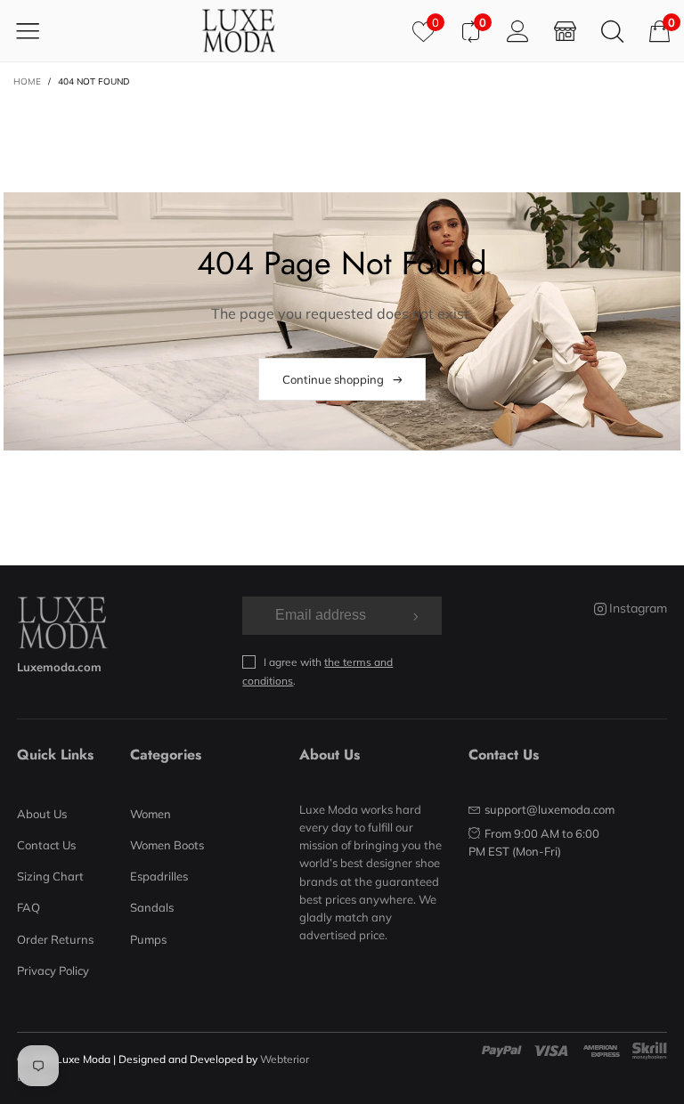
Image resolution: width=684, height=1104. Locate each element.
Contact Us (46, 845)
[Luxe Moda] (239, 31)
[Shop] (565, 31)
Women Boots (167, 845)
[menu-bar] (38, 30)
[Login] (518, 31)
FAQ (28, 907)
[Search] (612, 31)
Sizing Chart (50, 876)
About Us (42, 814)
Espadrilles (159, 876)
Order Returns (55, 939)
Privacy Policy (53, 970)
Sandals (152, 907)
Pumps (148, 939)
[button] (413, 615)
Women (150, 814)
